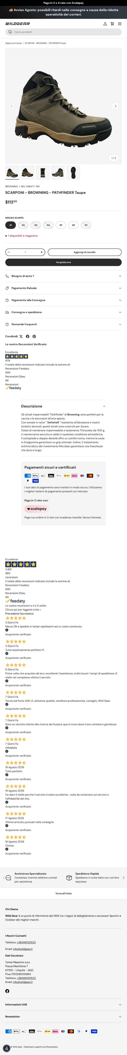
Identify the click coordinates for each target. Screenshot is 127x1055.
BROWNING (11, 186)
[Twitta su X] (21, 336)
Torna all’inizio (63, 893)
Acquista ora (63, 262)
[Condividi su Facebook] (27, 336)
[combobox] (63, 32)
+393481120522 (26, 942)
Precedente (12, 613)
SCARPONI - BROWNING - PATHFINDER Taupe (45, 43)
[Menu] (119, 23)
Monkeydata (52, 1047)
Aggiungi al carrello (85, 252)
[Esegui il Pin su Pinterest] (34, 336)
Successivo (27, 613)
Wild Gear (17, 1047)
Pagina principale (13, 43)
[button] (112, 23)
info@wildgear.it (23, 949)
